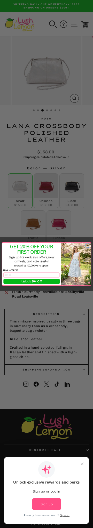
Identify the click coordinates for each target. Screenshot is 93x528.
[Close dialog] (88, 245)
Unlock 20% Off (31, 281)
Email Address (10, 270)
